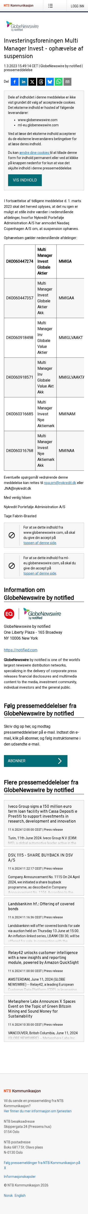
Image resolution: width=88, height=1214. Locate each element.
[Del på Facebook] (15, 82)
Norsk (8, 1196)
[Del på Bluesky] (50, 82)
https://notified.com (20, 650)
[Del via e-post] (67, 82)
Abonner (16, 761)
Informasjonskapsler (20, 1177)
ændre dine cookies (34, 153)
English (20, 1196)
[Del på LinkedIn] (23, 82)
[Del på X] (32, 82)
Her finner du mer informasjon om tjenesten (38, 1111)
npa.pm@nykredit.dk (60, 483)
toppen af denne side (39, 543)
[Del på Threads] (41, 82)
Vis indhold (25, 180)
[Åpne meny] (51, 5)
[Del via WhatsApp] (59, 82)
